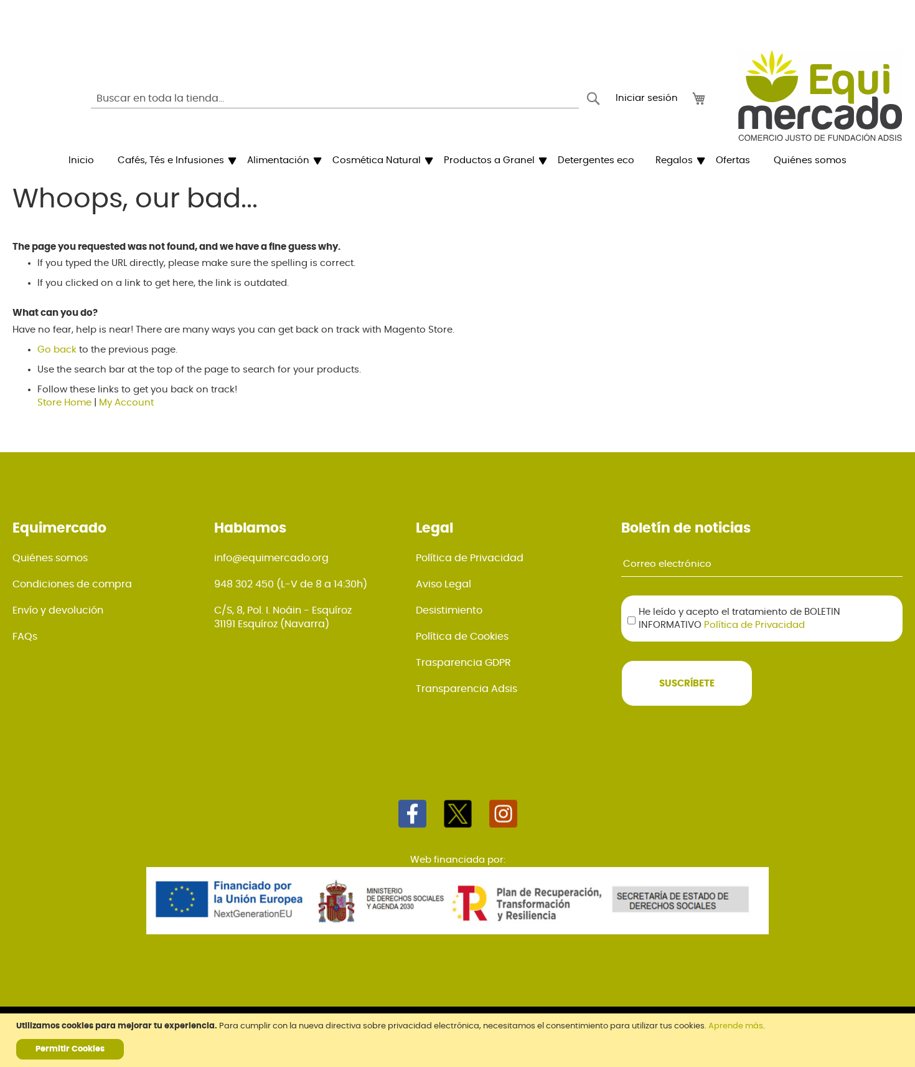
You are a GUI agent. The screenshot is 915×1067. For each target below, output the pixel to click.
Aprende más (735, 1026)
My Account (126, 402)
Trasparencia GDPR (463, 663)
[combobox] (335, 98)
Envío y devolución (57, 610)
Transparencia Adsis (466, 689)
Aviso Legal (443, 584)
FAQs (24, 637)
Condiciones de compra (72, 584)
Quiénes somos (50, 558)
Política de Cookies (462, 637)
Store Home (64, 402)
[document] (459, 1040)
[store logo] (820, 95)
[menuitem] (81, 160)
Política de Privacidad (469, 558)
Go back (57, 349)
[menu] (457, 160)
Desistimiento (449, 610)
